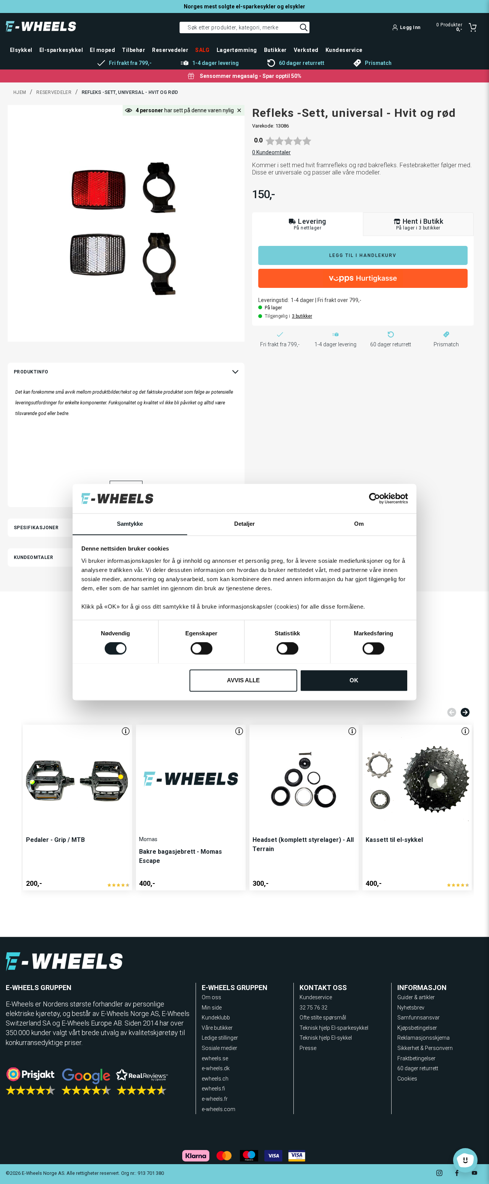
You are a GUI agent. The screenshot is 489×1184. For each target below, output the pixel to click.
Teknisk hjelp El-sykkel (326, 1038)
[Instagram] (439, 1174)
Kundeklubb (216, 1017)
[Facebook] (457, 1174)
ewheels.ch (215, 1079)
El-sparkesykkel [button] (61, 50)
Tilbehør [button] (133, 50)
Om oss (211, 997)
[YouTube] (474, 1174)
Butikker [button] (275, 50)
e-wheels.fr (215, 1099)
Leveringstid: (273, 300)
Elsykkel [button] (21, 50)
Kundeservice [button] (344, 50)
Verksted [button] (306, 50)
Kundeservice (316, 997)
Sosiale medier (219, 1048)
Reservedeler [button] (170, 50)
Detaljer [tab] (244, 523)
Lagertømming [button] (237, 50)
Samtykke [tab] (130, 523)
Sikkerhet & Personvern (425, 1048)
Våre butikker (217, 1028)
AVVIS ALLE (243, 680)
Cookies (407, 1079)
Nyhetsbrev (410, 1008)
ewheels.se (215, 1058)
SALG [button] (202, 50)
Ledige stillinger (220, 1038)
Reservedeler (53, 92)
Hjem (19, 92)
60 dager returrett (417, 1068)
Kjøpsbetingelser (417, 1028)
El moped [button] (102, 50)
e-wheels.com (218, 1109)
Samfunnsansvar (418, 1017)
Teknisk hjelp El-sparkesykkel (334, 1028)
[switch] (201, 648)
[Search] (303, 27)
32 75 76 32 (313, 1008)
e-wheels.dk (216, 1068)
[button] (239, 110)
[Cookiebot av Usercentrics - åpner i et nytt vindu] (374, 498)
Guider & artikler (416, 997)
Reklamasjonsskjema (423, 1038)
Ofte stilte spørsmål (323, 1017)
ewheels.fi (213, 1088)
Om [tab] (359, 523)
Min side (212, 1008)
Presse (308, 1048)
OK (354, 680)
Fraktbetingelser (416, 1058)
